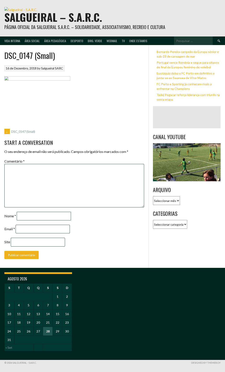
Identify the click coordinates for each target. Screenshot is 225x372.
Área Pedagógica (55, 40)
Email (9, 229)
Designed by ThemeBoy (206, 362)
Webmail (112, 40)
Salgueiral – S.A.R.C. (53, 17)
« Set (8, 347)
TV (123, 40)
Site (7, 242)
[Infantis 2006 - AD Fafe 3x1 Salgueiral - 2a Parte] (187, 162)
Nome (10, 216)
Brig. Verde (95, 40)
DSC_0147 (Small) (20, 131)
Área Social (32, 40)
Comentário (14, 161)
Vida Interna (12, 40)
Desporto (77, 40)
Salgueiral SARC (52, 68)
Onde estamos (138, 40)
